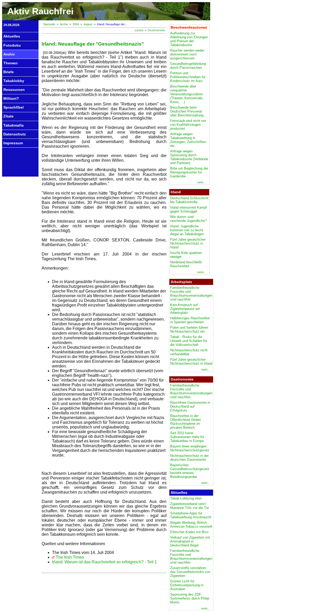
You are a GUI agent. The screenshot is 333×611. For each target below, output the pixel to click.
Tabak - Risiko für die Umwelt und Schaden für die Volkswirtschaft (188, 341)
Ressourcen (14, 90)
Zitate (8, 116)
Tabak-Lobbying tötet (186, 498)
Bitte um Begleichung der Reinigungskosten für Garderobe (189, 172)
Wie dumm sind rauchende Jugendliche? (188, 219)
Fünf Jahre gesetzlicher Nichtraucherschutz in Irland (188, 243)
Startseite (49, 24)
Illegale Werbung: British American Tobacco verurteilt (191, 524)
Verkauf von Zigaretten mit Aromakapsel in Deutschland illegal (190, 541)
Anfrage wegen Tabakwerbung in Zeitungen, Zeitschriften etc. (188, 140)
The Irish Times (70, 557)
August (88, 24)
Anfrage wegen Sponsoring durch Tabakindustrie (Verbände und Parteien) (189, 157)
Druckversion (156, 30)
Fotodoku (12, 45)
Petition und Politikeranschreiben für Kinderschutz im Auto (188, 77)
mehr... (201, 182)
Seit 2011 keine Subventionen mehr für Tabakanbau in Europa (187, 437)
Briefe (8, 72)
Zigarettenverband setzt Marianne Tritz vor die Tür (189, 506)
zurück (139, 30)
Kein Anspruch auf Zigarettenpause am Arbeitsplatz (185, 309)
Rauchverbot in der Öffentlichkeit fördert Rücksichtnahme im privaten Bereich (185, 421)
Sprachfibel (13, 107)
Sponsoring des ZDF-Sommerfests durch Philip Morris (189, 598)
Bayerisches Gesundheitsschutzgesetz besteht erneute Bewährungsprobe (189, 471)
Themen (10, 63)
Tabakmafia (13, 125)
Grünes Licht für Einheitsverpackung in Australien (186, 585)
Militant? (11, 98)
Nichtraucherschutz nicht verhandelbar (189, 352)
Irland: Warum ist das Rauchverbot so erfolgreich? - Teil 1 (104, 562)
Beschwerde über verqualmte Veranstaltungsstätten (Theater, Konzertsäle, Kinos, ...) (186, 94)
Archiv (9, 54)
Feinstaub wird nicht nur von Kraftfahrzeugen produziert (188, 124)
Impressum (13, 143)
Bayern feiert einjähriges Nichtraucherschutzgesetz (189, 448)
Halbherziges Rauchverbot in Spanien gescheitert (190, 320)
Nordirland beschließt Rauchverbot (186, 264)
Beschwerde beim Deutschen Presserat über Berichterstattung (186, 111)
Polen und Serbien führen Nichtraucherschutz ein (189, 329)
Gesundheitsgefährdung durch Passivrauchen (188, 66)
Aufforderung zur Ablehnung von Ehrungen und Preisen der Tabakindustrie (189, 39)
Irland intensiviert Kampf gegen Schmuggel (188, 209)
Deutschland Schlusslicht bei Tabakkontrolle (189, 200)
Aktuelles (11, 36)
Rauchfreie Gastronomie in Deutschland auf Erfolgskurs (190, 406)
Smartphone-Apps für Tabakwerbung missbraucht (190, 515)
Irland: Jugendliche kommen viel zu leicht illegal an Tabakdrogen (187, 230)
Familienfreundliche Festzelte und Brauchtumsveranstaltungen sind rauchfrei (191, 293)
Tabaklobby (13, 81)
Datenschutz (14, 134)
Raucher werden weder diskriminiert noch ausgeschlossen (187, 54)
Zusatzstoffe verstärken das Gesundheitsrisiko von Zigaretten (190, 572)
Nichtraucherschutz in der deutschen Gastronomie (189, 458)
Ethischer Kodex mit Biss (189, 532)
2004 (76, 24)
